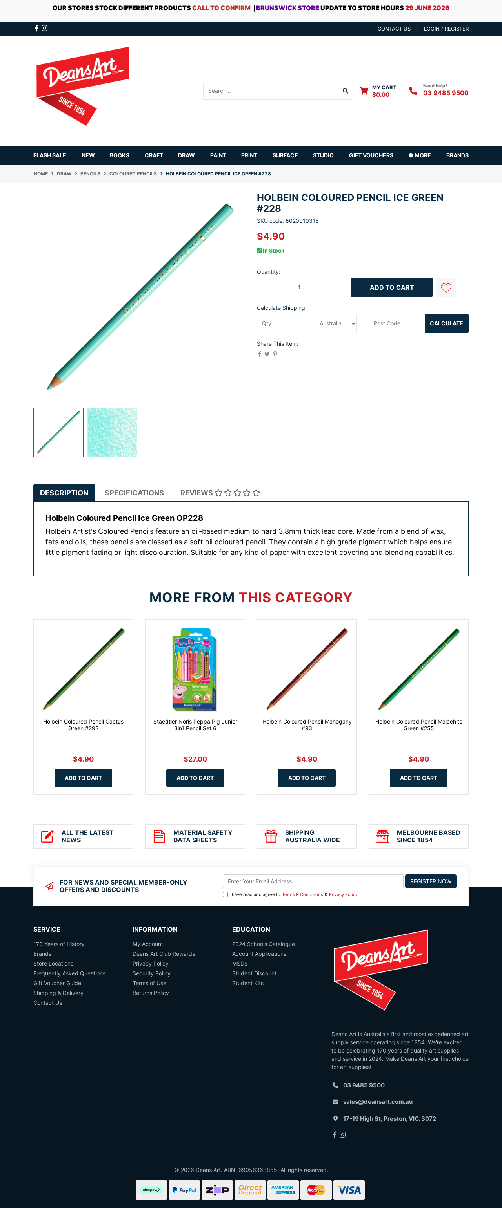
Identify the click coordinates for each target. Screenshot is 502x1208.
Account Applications (259, 953)
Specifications (134, 493)
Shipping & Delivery (58, 993)
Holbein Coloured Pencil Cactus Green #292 (83, 724)
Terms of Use (149, 983)
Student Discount (254, 973)
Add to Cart (392, 287)
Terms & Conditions (302, 894)
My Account (148, 944)
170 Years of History (59, 944)
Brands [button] (457, 155)
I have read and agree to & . (294, 894)
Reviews (197, 493)
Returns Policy (151, 993)
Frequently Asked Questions (69, 973)
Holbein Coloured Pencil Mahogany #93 (307, 724)
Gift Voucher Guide (57, 983)
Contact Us (47, 1002)
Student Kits (248, 983)
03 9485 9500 (446, 93)
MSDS (240, 963)
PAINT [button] (218, 155)
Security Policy (152, 973)
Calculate (446, 323)
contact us (394, 28)
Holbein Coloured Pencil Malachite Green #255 (418, 724)
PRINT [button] (249, 155)
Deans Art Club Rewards (164, 953)
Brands (42, 953)
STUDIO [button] (323, 155)
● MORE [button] (419, 155)
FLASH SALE (49, 155)
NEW (88, 155)
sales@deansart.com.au (378, 1101)
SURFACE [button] (285, 155)
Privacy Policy (343, 894)
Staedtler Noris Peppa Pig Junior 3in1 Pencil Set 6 (195, 724)
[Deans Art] (82, 90)
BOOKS (119, 155)
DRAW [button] (186, 155)
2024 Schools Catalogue (263, 944)
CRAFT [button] (154, 155)
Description (64, 493)
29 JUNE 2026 (427, 8)
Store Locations (53, 963)
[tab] (64, 493)
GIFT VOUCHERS (371, 155)
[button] (446, 287)
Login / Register (446, 28)
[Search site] (345, 91)
